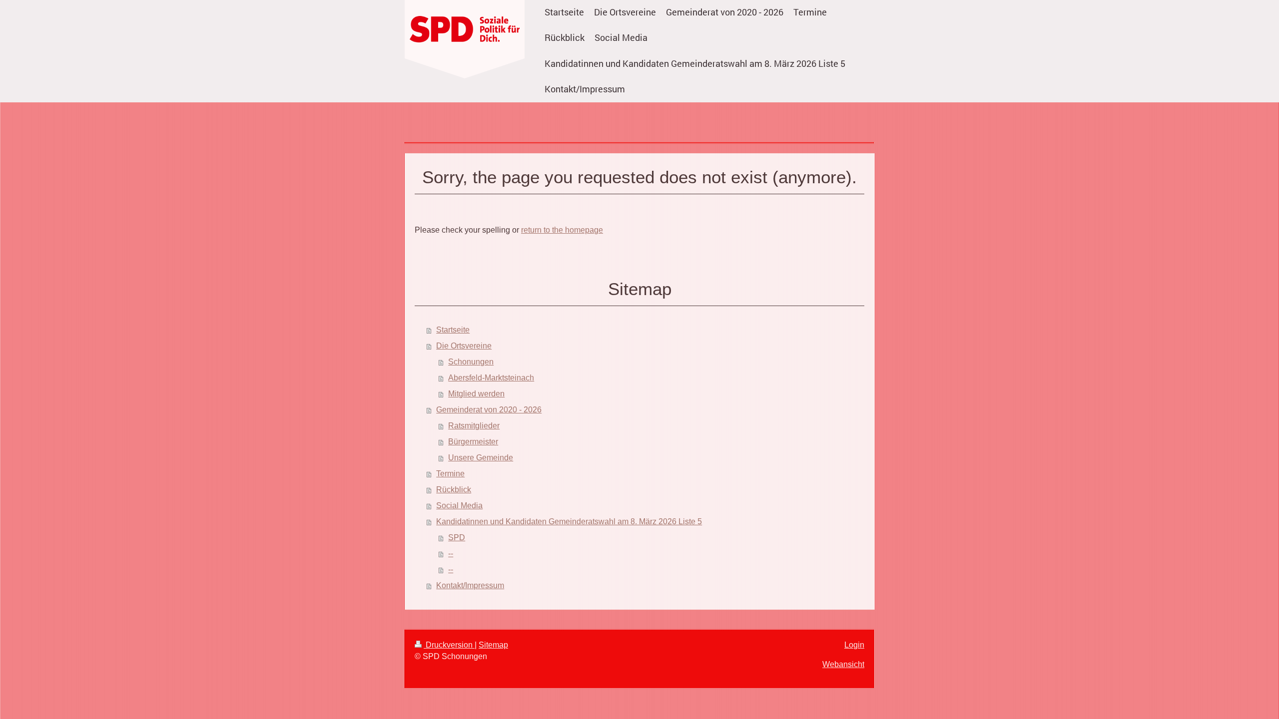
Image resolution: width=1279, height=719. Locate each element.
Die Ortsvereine (464, 346)
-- (450, 553)
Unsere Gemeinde (480, 457)
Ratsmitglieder (474, 425)
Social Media (459, 505)
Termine (450, 473)
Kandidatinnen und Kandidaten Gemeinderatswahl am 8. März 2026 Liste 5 (569, 521)
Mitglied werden (476, 393)
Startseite (453, 330)
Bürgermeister (473, 441)
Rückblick (453, 489)
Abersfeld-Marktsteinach (491, 377)
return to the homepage (562, 230)
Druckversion (449, 645)
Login (854, 645)
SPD (456, 537)
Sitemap (493, 645)
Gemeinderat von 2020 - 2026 (489, 409)
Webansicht (843, 664)
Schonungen (471, 362)
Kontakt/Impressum (470, 585)
